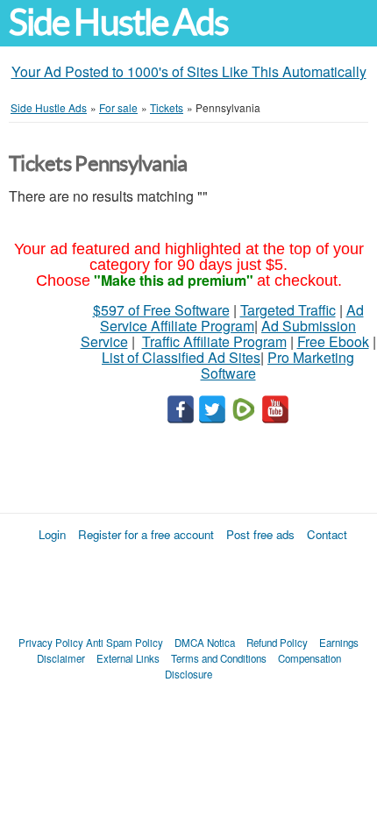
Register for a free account (146, 534)
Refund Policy (277, 643)
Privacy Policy (50, 643)
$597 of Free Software (161, 310)
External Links (128, 658)
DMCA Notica (204, 643)
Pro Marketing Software (278, 365)
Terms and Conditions (219, 658)
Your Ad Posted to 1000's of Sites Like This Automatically (188, 71)
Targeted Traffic (288, 310)
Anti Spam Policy (124, 643)
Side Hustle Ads (118, 22)
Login (52, 534)
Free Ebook (333, 341)
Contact (327, 534)
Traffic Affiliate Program (214, 341)
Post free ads (260, 534)
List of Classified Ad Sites (181, 357)
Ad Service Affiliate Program (232, 318)
